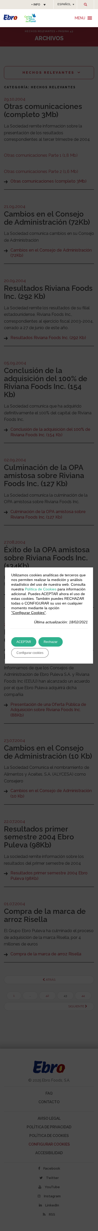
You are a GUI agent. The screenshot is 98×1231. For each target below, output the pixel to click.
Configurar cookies (29, 653)
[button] (65, 4)
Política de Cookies (40, 589)
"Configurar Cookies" (28, 613)
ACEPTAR (23, 642)
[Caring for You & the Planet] (30, 18)
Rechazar (50, 642)
